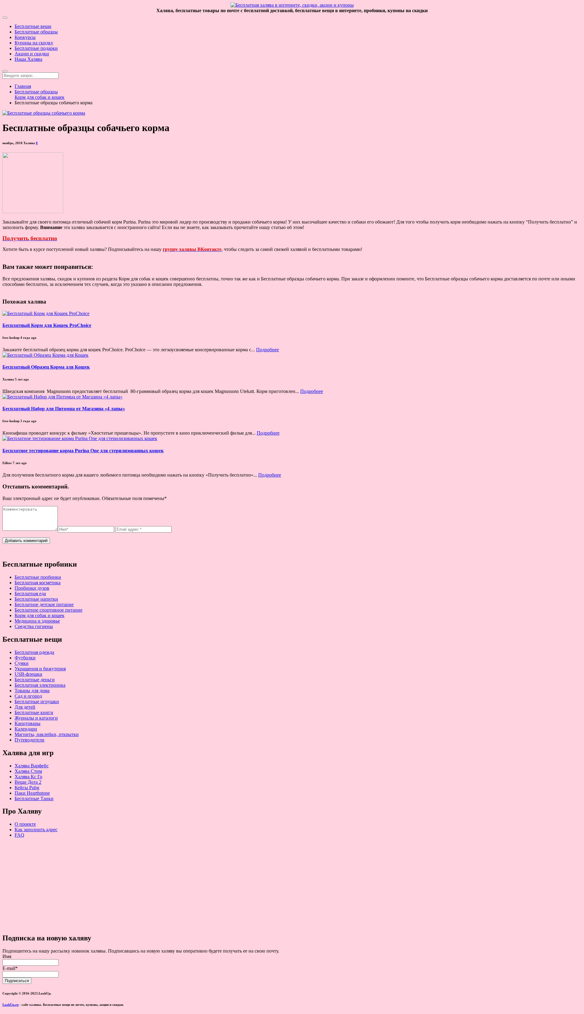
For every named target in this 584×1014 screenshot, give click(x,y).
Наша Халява (28, 59)
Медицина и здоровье (37, 620)
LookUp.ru (10, 1004)
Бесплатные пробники (38, 577)
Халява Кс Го (28, 776)
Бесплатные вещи (33, 26)
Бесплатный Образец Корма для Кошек (46, 367)
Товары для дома (32, 690)
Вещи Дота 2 (28, 782)
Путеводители (29, 739)
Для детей (25, 707)
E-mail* (10, 968)
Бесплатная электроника (40, 685)
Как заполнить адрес (36, 829)
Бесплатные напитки (36, 599)
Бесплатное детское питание (44, 604)
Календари (26, 728)
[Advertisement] (184, 885)
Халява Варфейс (32, 765)
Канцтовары (27, 723)
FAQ (19, 835)
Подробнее (267, 349)
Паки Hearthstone (32, 793)
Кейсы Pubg (27, 787)
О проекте (25, 824)
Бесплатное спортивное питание (48, 610)
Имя (6, 956)
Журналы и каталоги (36, 718)
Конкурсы (25, 37)
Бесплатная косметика (38, 582)
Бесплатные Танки (34, 798)
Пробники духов (32, 588)
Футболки (25, 657)
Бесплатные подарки (36, 48)
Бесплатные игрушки (37, 701)
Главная (23, 86)
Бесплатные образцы (36, 31)
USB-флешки (28, 674)
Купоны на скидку (34, 42)
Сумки (22, 663)
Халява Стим (28, 771)
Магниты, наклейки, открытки (47, 734)
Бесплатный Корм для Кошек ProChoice (46, 325)
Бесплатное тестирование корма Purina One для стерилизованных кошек (83, 450)
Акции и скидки (32, 53)
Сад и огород (28, 696)
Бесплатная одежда (34, 652)
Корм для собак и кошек (39, 97)
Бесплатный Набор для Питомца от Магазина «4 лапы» (63, 408)
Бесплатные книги (34, 712)
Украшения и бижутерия (40, 668)
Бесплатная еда (30, 593)
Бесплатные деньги (35, 679)
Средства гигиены (34, 626)
